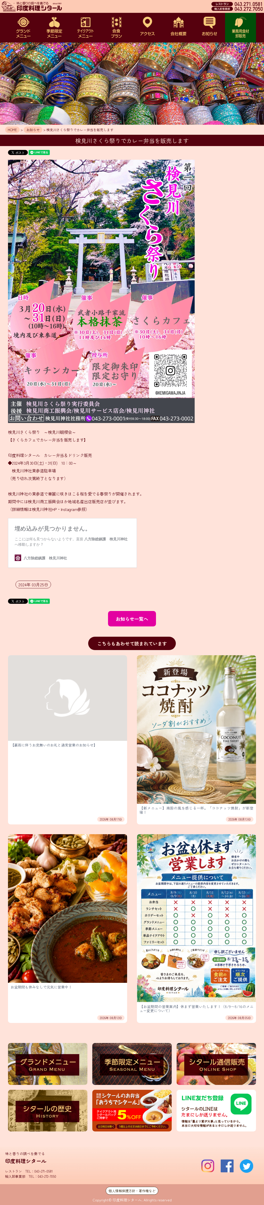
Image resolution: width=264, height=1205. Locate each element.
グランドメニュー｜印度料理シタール (23, 27)
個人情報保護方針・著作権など (132, 1190)
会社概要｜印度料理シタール (178, 27)
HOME (12, 129)
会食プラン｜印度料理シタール (116, 27)
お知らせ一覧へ (132, 618)
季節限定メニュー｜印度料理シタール (54, 27)
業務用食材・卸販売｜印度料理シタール (240, 27)
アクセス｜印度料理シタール (147, 27)
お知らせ (33, 129)
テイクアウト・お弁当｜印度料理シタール (85, 27)
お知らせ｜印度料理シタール (209, 27)
